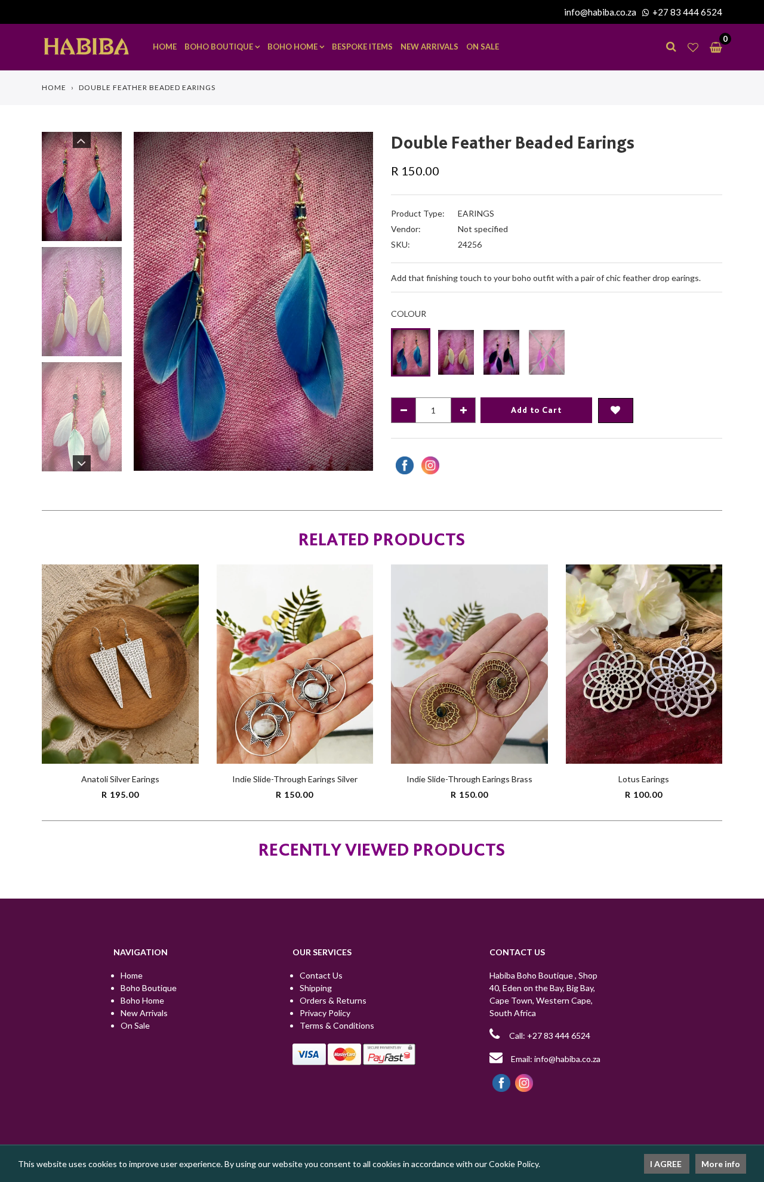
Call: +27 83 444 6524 (549, 1035)
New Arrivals (144, 1013)
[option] (253, 301)
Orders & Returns (333, 1000)
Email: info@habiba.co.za (554, 1059)
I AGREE (666, 1164)
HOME (165, 46)
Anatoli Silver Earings (120, 779)
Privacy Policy (325, 1013)
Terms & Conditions (337, 1025)
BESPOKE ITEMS (362, 46)
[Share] (403, 465)
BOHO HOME (293, 46)
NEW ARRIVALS (429, 46)
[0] (713, 47)
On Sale (135, 1025)
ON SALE (482, 46)
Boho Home (142, 1000)
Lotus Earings (643, 779)
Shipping (316, 988)
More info (720, 1164)
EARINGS (476, 213)
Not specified (483, 229)
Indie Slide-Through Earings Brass (469, 779)
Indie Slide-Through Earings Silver (295, 779)
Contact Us (321, 975)
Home (54, 87)
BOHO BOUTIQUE (219, 46)
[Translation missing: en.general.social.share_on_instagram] (428, 465)
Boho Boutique (149, 988)
